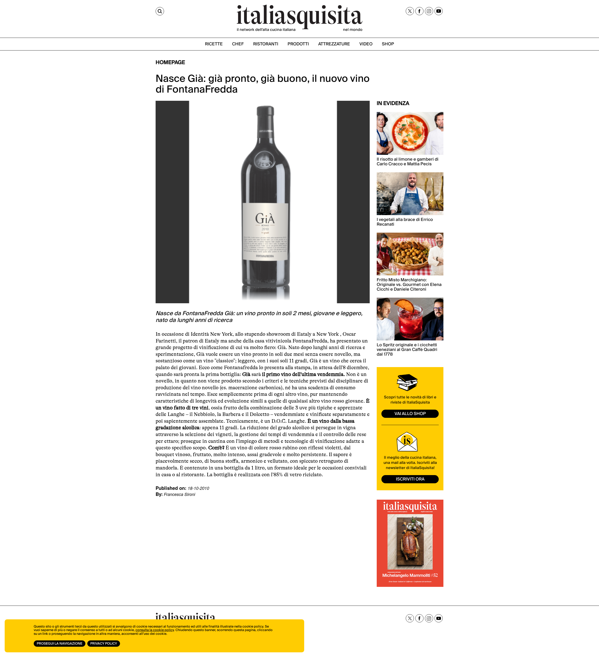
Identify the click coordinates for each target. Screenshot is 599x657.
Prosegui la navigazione (59, 643)
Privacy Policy (103, 643)
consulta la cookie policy (154, 630)
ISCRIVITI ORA (410, 479)
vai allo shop (410, 413)
